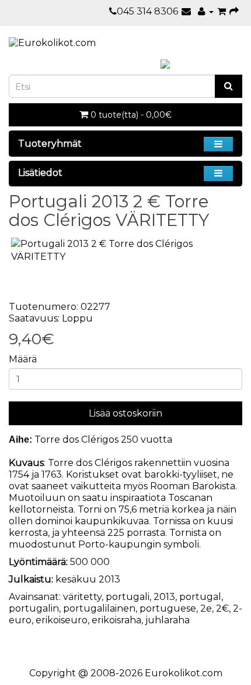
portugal (200, 596)
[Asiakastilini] (206, 11)
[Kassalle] (234, 11)
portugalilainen (99, 608)
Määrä (23, 359)
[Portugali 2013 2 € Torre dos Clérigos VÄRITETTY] (125, 251)
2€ (222, 608)
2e (206, 608)
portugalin (34, 608)
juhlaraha (167, 620)
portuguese (168, 608)
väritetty (82, 596)
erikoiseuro (62, 620)
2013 (164, 596)
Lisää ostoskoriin (125, 413)
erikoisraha (116, 620)
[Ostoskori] (221, 11)
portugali (127, 596)
